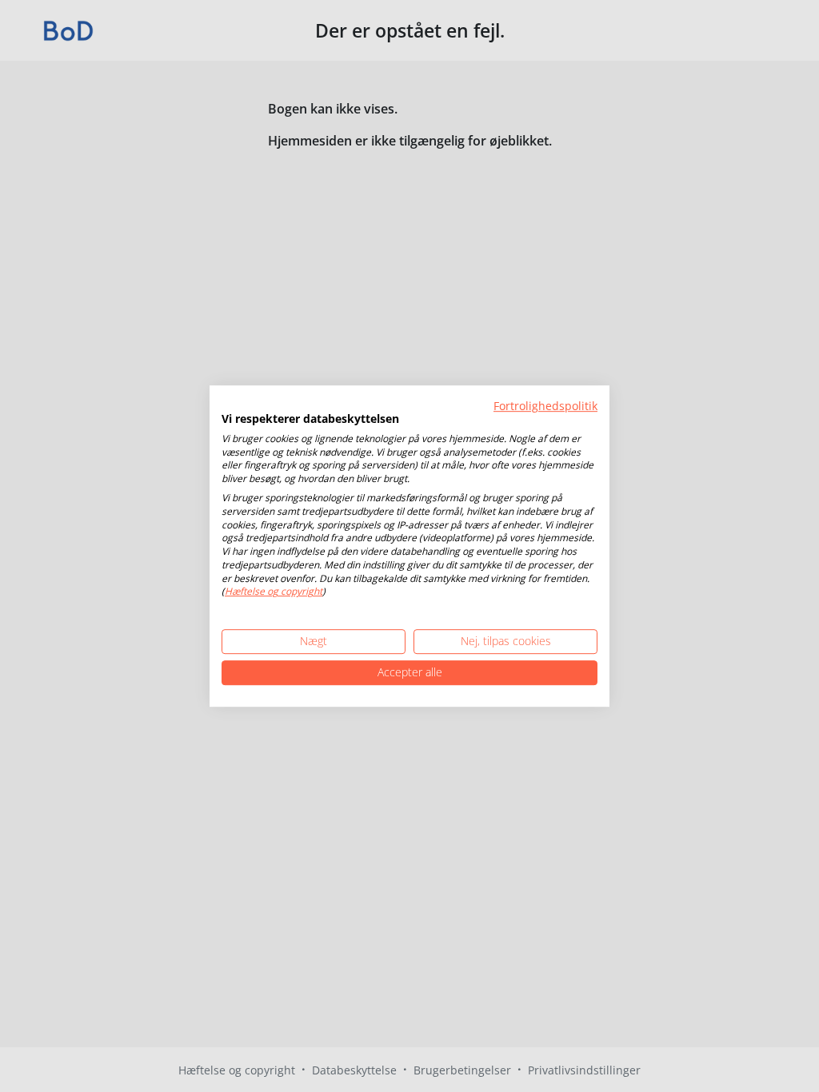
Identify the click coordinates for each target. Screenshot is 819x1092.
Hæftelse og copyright (273, 592)
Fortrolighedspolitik (545, 405)
